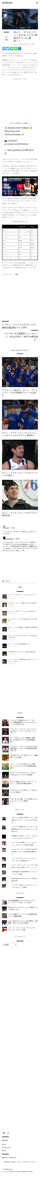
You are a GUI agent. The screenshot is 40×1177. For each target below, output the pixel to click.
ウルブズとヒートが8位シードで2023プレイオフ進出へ (23, 791)
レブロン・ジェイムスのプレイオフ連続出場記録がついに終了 (19, 326)
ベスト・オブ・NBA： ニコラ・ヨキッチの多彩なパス (22, 611)
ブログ (7, 360)
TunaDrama (6, 1169)
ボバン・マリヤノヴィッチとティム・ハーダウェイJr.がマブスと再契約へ (20, 434)
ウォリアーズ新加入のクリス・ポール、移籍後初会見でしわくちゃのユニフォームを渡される (23, 722)
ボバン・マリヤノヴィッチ (21, 44)
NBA (16, 274)
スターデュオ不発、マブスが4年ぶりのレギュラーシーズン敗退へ (23, 800)
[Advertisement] (20, 100)
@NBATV (13, 140)
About (4, 1150)
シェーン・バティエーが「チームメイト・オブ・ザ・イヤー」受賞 (23, 929)
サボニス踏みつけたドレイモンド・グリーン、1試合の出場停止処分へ (23, 782)
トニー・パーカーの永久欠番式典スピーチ (19, 644)
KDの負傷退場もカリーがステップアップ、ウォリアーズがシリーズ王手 (21, 901)
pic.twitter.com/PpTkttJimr (16, 144)
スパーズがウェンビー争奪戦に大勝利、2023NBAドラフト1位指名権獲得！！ (22, 740)
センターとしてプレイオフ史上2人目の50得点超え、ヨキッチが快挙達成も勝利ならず (23, 748)
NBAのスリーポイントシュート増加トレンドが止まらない (23, 908)
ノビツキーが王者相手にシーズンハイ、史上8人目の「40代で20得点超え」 (21, 336)
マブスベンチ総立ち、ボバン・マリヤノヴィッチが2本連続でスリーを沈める (20, 392)
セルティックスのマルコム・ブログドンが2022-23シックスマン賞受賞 (23, 774)
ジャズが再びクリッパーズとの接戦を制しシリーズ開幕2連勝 (23, 915)
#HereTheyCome (12, 131)
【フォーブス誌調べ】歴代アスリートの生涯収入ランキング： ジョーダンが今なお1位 (24, 820)
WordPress (12, 1171)
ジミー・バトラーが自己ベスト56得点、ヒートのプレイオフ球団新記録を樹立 (23, 766)
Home (4, 1144)
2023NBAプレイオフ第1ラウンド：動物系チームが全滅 (24, 756)
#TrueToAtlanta (14, 134)
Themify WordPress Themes (25, 1171)
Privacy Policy (6, 1147)
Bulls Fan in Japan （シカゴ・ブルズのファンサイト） (21, 1162)
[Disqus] (20, 549)
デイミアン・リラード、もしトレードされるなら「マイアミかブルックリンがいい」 (23, 731)
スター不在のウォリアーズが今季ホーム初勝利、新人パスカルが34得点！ (23, 922)
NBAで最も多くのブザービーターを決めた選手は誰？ (22, 651)
